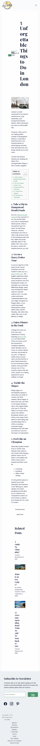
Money (14, 729)
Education (14, 743)
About (14, 723)
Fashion (14, 732)
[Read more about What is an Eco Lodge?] (20, 567)
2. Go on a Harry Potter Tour (19, 184)
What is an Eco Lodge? (17, 579)
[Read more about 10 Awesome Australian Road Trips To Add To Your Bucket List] (20, 604)
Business (14, 727)
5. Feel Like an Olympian (18, 196)
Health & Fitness (15, 741)
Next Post (20, 514)
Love (14, 736)
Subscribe (33, 695)
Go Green (18, 587)
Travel (13, 51)
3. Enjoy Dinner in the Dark (19, 188)
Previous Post (20, 509)
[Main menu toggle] (36, 5)
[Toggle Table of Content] (24, 174)
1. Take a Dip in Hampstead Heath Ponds (19, 179)
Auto (15, 734)
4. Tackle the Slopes (18, 192)
